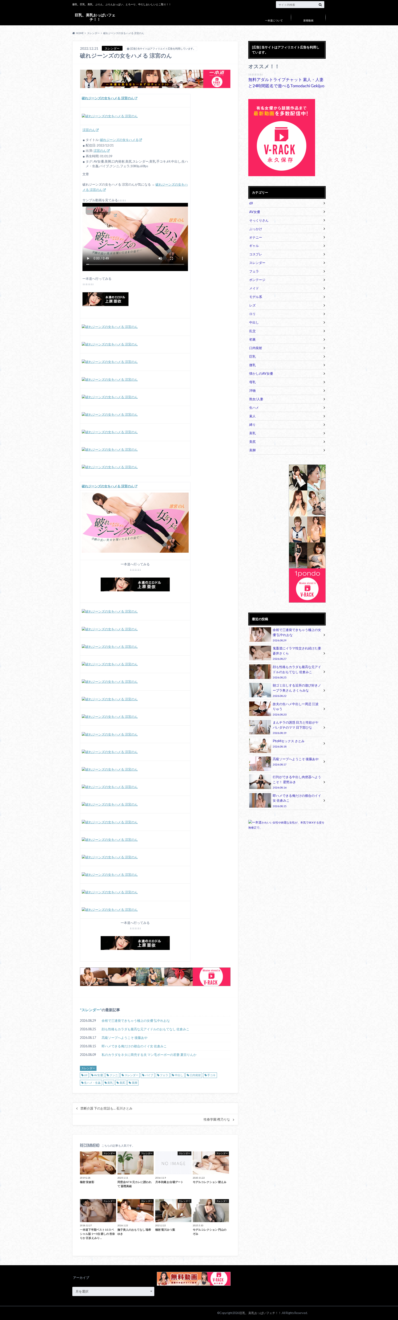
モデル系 (255, 297)
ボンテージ (257, 280)
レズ (252, 305)
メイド (254, 288)
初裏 (252, 339)
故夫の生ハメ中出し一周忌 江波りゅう (296, 709)
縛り (252, 424)
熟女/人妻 (256, 399)
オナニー (255, 237)
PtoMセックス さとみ (288, 743)
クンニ (114, 1075)
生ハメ (254, 407)
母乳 (252, 382)
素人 (252, 416)
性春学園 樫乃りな (217, 1119)
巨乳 (252, 356)
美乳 (110, 1082)
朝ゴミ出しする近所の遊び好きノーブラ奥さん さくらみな (297, 690)
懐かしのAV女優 (261, 373)
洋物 (252, 390)
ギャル (254, 246)
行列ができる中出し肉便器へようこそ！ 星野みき (297, 782)
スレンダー (91, 1010)
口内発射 (195, 1075)
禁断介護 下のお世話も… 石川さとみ (106, 1108)
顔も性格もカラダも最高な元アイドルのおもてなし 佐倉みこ (145, 1029)
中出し (179, 1075)
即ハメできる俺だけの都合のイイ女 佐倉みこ (134, 1046)
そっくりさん (259, 220)
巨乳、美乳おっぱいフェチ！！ (95, 17)
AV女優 (98, 1075)
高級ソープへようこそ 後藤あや (124, 1038)
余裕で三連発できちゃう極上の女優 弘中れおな (136, 1020)
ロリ (252, 314)
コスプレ (255, 254)
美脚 (134, 1082)
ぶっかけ (255, 229)
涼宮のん (88, 130)
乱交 (252, 331)
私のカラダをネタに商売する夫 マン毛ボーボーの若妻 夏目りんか (149, 1055)
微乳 (252, 365)
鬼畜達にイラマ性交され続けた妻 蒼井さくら (297, 653)
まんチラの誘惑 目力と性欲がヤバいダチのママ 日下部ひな (296, 727)
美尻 (122, 1082)
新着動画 (308, 20)
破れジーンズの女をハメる (119, 140)
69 (85, 1075)
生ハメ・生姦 (92, 1082)
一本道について (274, 20)
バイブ (149, 1075)
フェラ (164, 1075)
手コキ (211, 1075)
